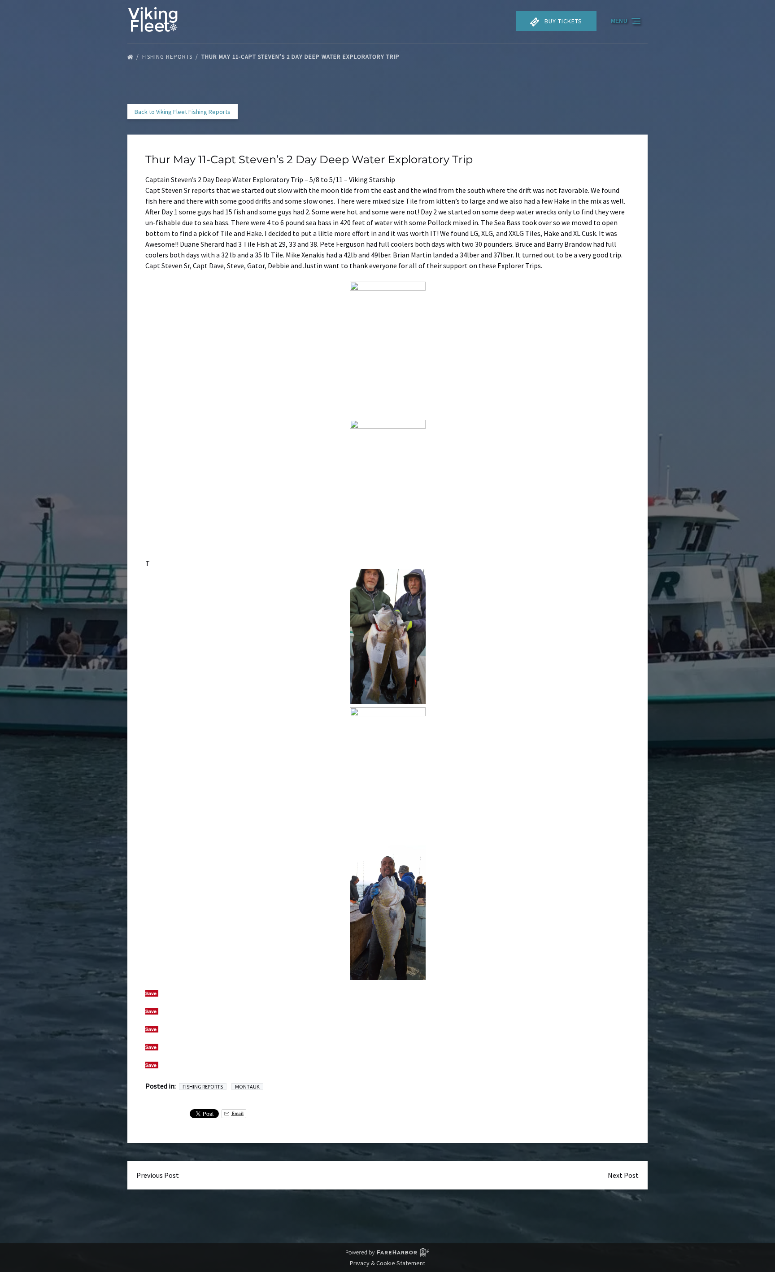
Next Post (623, 1175)
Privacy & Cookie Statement (387, 1263)
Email (237, 1113)
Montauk (247, 1086)
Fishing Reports (168, 57)
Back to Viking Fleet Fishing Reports (183, 112)
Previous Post (157, 1175)
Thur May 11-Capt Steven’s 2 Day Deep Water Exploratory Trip (301, 57)
